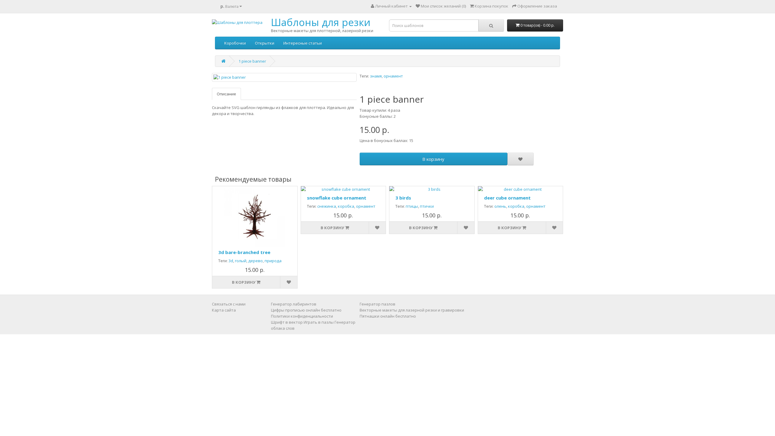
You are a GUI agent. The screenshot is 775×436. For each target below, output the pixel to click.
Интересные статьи (302, 43)
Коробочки (235, 43)
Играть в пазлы (319, 322)
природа (273, 260)
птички (427, 206)
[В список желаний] (520, 159)
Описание (226, 94)
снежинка (326, 206)
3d (231, 260)
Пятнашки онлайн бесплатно (388, 316)
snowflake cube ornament (336, 198)
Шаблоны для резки (321, 22)
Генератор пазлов (377, 304)
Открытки (264, 43)
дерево (255, 260)
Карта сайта (224, 310)
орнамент (393, 76)
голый (240, 260)
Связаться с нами (229, 304)
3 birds (403, 198)
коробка (346, 206)
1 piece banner (252, 61)
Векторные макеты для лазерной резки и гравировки (412, 310)
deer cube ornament (507, 198)
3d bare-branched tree (244, 252)
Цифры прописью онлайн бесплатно (306, 310)
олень (500, 206)
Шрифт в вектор (287, 322)
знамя (376, 76)
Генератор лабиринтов (293, 304)
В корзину (433, 159)
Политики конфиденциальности (302, 316)
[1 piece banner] (284, 77)
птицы (412, 206)
